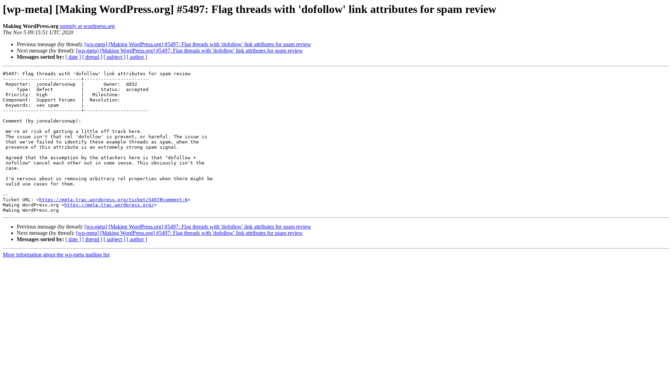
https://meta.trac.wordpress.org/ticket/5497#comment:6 (113, 199)
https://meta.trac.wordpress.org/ (109, 205)
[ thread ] (92, 57)
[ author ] (137, 57)
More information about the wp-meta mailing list (56, 255)
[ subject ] (114, 57)
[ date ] (73, 57)
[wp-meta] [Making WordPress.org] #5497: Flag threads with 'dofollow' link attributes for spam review (197, 44)
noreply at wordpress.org (87, 26)
